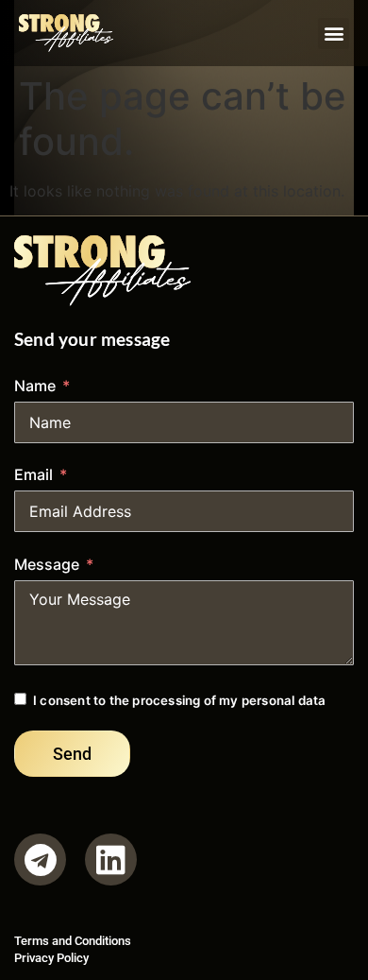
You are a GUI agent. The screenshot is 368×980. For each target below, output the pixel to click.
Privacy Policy (51, 958)
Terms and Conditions (72, 941)
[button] (333, 33)
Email (33, 474)
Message (46, 564)
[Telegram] (40, 859)
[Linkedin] (111, 859)
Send (72, 754)
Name (35, 385)
